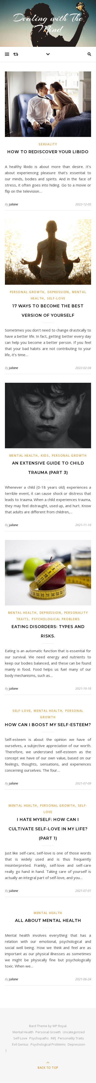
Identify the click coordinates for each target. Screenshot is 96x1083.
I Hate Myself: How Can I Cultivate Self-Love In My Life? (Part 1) (48, 829)
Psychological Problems (56, 619)
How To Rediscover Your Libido (48, 152)
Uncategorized (74, 1032)
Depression (58, 292)
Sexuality (48, 144)
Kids (45, 455)
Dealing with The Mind (48, 23)
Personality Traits (71, 1038)
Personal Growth (27, 292)
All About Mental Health (48, 920)
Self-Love (56, 298)
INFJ (53, 1038)
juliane (13, 204)
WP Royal (59, 1026)
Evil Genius (20, 1044)
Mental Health (23, 455)
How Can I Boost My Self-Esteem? (48, 724)
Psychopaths (39, 1038)
